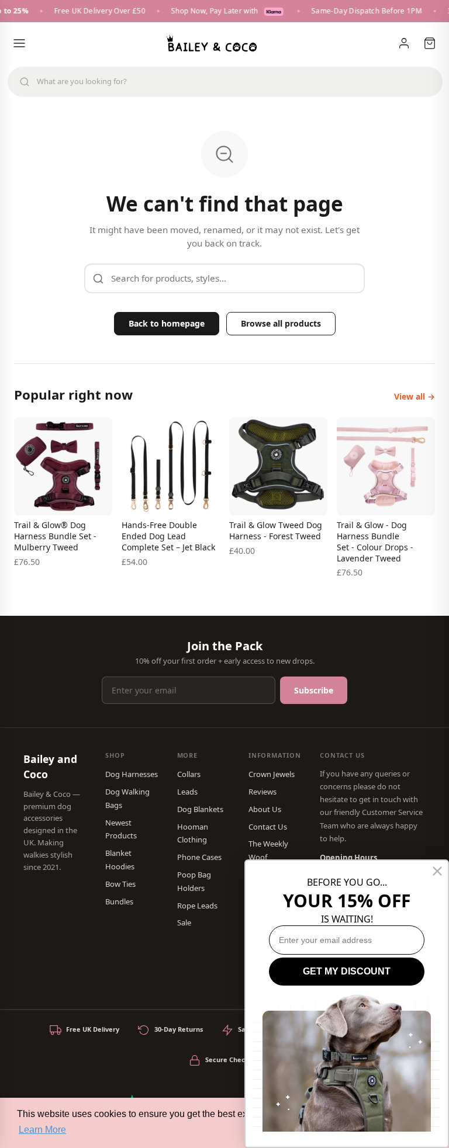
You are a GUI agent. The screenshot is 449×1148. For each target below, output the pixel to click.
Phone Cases (199, 857)
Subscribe (313, 690)
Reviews (262, 791)
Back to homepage (167, 323)
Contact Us (267, 826)
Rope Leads (197, 905)
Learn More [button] (42, 1130)
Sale (184, 922)
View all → (414, 396)
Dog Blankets (200, 809)
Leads (187, 791)
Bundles (119, 901)
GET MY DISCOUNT (347, 971)
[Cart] (429, 43)
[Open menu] (19, 43)
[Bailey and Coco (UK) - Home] (212, 43)
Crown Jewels (271, 774)
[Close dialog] (437, 871)
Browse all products (281, 323)
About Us (264, 809)
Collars (189, 774)
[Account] (404, 43)
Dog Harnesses (131, 774)
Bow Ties (120, 884)
